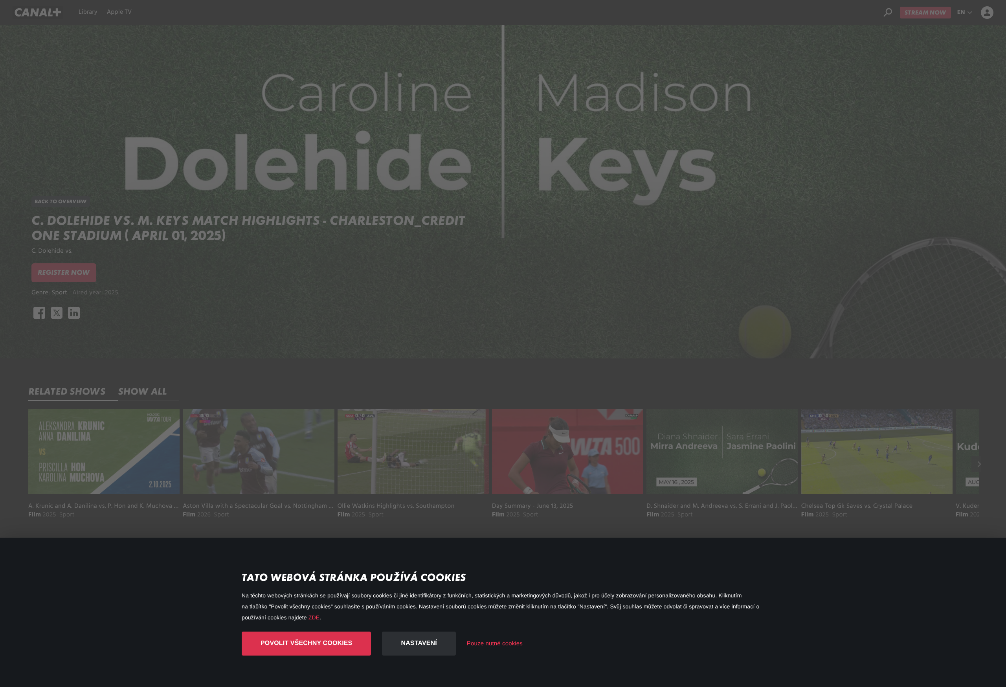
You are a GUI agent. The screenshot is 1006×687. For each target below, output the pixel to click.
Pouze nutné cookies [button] (495, 643)
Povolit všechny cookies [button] (306, 643)
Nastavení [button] (419, 643)
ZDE (313, 617)
